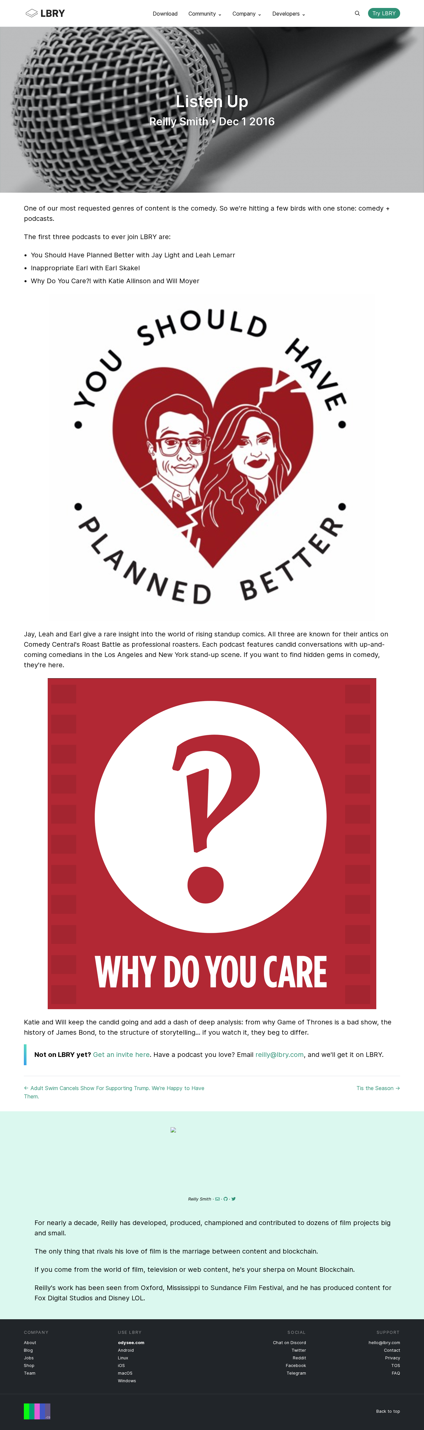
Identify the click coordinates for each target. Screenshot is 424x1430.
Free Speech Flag (37, 1411)
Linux (123, 1357)
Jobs (29, 1357)
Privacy (392, 1357)
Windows (127, 1380)
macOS (125, 1373)
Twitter (299, 1350)
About (30, 1342)
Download (165, 13)
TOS (395, 1365)
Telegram (296, 1373)
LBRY (58, 13)
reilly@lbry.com (279, 1055)
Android (126, 1350)
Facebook (296, 1365)
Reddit (299, 1357)
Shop (29, 1365)
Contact (392, 1350)
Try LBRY (384, 13)
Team (29, 1373)
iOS (121, 1365)
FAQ (396, 1373)
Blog (28, 1350)
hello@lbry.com (384, 1342)
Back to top (388, 1411)
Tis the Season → (378, 1088)
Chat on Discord (289, 1342)
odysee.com (131, 1342)
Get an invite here (121, 1055)
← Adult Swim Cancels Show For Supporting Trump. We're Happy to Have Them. (114, 1092)
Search (357, 13)
